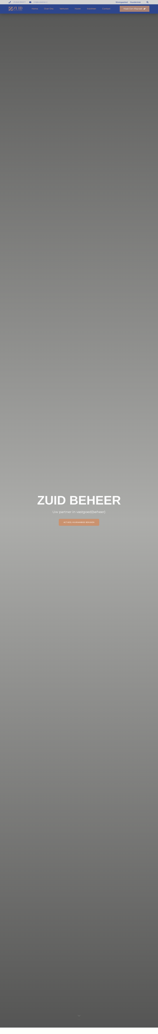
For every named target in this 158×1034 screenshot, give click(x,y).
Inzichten (91, 9)
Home (35, 9)
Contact (106, 9)
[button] (147, 2)
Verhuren (64, 9)
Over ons (48, 9)
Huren (78, 9)
